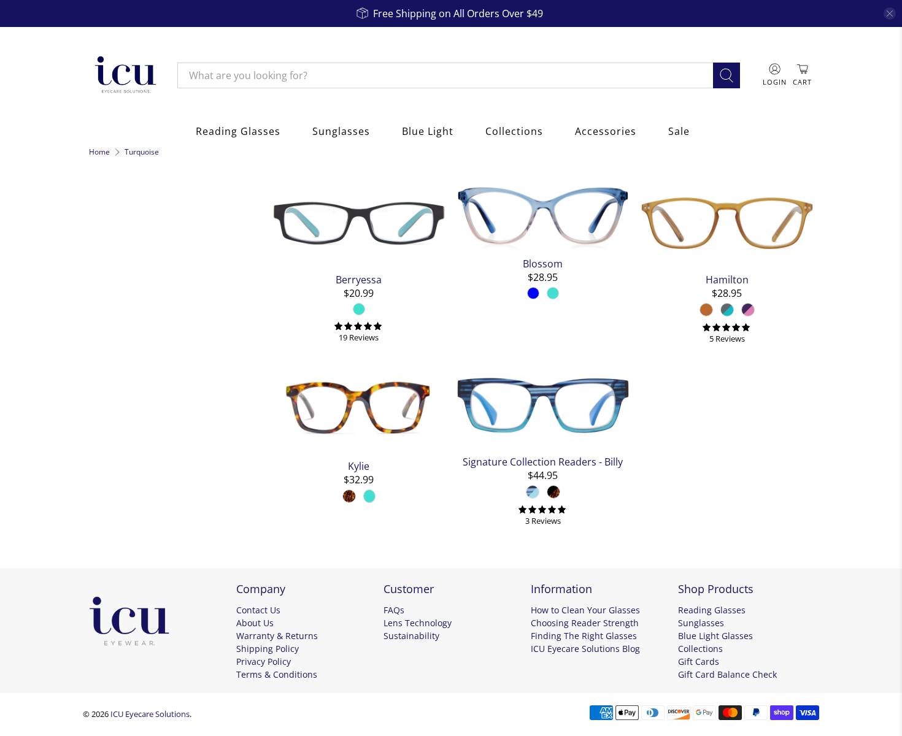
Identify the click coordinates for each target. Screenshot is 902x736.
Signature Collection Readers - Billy (543, 461)
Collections (514, 131)
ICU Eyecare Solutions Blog (585, 648)
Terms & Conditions (276, 674)
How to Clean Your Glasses (585, 610)
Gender (111, 388)
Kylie (358, 465)
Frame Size (121, 455)
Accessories (605, 131)
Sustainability (411, 636)
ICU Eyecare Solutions (150, 713)
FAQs (394, 610)
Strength (115, 488)
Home (99, 152)
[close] (890, 13)
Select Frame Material (142, 360)
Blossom (543, 263)
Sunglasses (341, 131)
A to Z (112, 249)
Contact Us (258, 610)
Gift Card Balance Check (727, 674)
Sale (679, 131)
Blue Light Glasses (715, 636)
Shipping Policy (267, 648)
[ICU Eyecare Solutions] (124, 75)
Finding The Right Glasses (584, 636)
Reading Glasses (238, 131)
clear (247, 276)
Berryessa (359, 279)
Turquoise (142, 152)
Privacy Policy (263, 661)
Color (105, 278)
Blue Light (427, 131)
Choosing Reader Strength (585, 623)
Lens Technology (418, 623)
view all (237, 187)
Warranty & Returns (277, 636)
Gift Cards (698, 661)
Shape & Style (129, 422)
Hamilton (727, 279)
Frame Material (134, 333)
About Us (255, 623)
